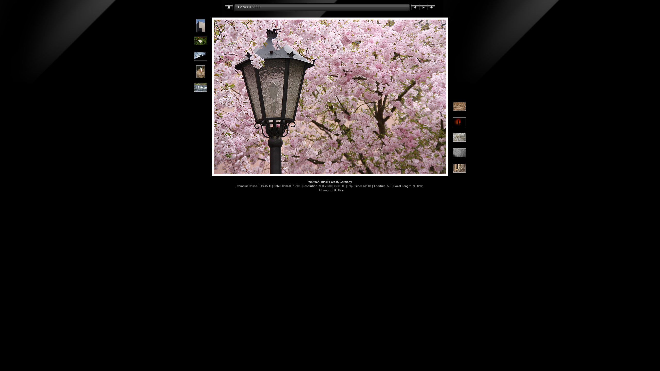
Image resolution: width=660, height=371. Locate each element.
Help (341, 190)
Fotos (243, 7)
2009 (256, 7)
